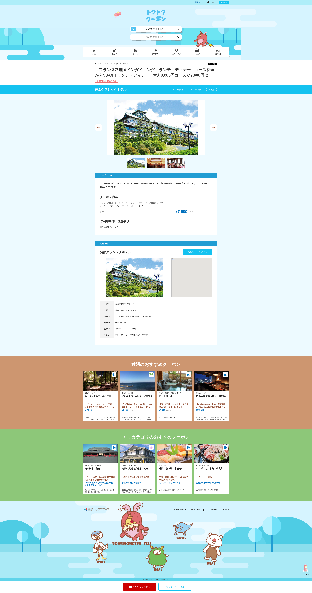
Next (213, 127)
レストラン (109, 64)
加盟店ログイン (182, 510)
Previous (98, 127)
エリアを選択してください (156, 29)
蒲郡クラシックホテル (121, 64)
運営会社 (197, 510)
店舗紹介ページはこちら (197, 252)
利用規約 (225, 510)
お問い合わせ (211, 510)
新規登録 (223, 2)
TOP (96, 64)
